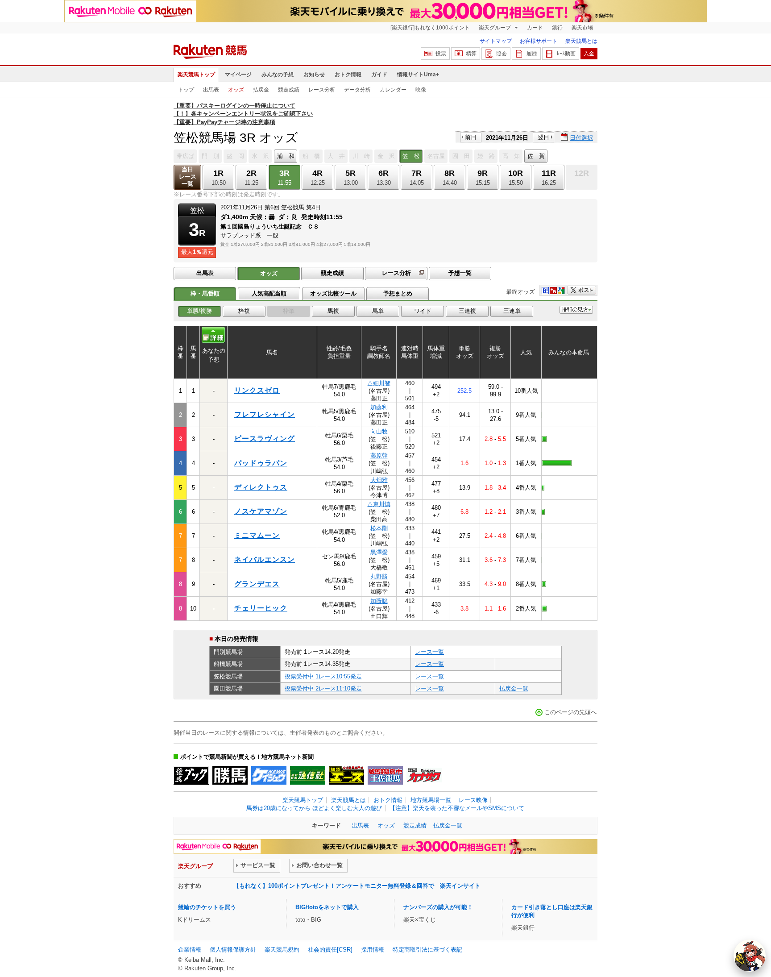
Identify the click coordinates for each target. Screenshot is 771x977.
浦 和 (285, 156)
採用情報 (372, 949)
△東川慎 (378, 504)
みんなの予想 (277, 74)
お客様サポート (538, 41)
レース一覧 (429, 652)
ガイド (379, 74)
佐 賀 (536, 156)
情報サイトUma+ (418, 74)
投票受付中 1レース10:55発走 (323, 676)
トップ (186, 90)
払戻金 (261, 90)
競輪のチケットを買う (207, 907)
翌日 (543, 137)
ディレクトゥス (260, 487)
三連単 (512, 311)
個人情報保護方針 (233, 949)
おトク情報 (348, 74)
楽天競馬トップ (196, 74)
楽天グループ (495, 28)
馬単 (378, 311)
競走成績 (288, 90)
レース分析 (321, 90)
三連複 (467, 311)
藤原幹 (379, 455)
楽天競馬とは (581, 41)
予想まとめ (397, 293)
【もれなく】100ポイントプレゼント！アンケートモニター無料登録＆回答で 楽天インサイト (357, 885)
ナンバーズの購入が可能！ (438, 907)
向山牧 (379, 431)
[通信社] (307, 775)
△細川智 (378, 383)
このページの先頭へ (570, 712)
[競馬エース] (346, 775)
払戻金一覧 (513, 688)
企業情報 (189, 949)
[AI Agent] (750, 956)
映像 (420, 90)
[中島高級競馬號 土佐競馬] (385, 775)
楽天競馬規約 (282, 949)
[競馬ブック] (191, 775)
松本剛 (379, 528)
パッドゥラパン (260, 463)
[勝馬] (230, 775)
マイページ (238, 74)
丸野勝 (379, 576)
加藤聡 (379, 601)
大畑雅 (379, 480)
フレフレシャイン (264, 414)
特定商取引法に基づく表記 (427, 949)
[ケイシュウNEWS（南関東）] (268, 775)
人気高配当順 (269, 293)
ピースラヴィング (264, 438)
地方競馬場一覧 (430, 800)
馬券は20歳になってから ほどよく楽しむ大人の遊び (314, 808)
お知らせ (314, 74)
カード (535, 28)
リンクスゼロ (257, 390)
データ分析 (357, 90)
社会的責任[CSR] (330, 949)
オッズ (236, 90)
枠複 (244, 311)
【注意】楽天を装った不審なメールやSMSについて (457, 808)
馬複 (333, 311)
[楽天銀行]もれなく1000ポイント (430, 28)
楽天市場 (582, 28)
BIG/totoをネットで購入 (327, 907)
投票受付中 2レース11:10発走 (323, 688)
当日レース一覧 (187, 176)
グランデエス (257, 584)
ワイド (422, 311)
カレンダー (393, 90)
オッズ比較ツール (333, 293)
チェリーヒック (260, 608)
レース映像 (473, 800)
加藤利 (379, 407)
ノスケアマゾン (260, 511)
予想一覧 (460, 273)
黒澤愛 (379, 552)
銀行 (557, 28)
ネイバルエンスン (264, 559)
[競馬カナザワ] (424, 775)
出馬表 (211, 90)
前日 (471, 137)
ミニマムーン (257, 535)
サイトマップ (496, 41)
